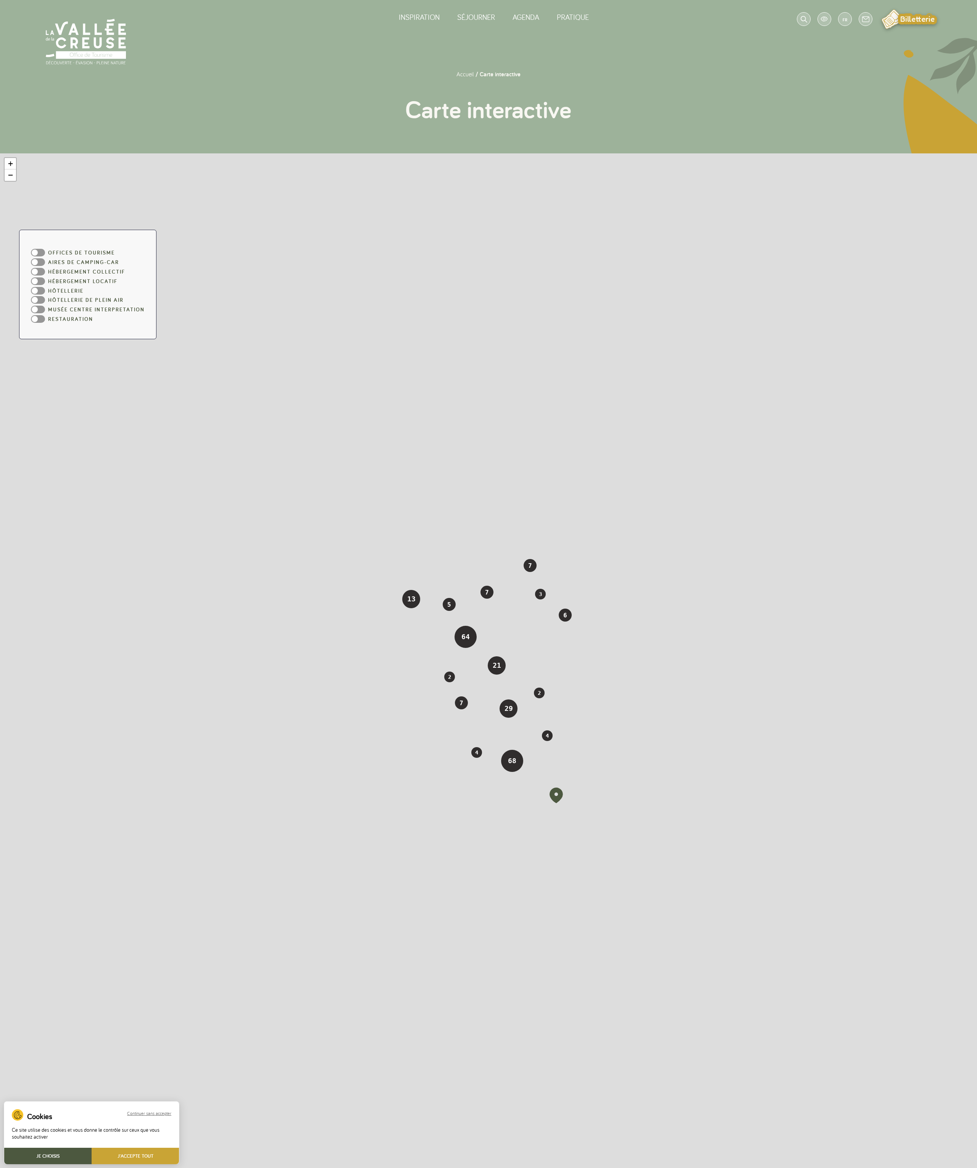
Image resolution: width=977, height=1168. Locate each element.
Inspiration (419, 17)
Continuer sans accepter (149, 1113)
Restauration (70, 319)
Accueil (465, 74)
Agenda (526, 17)
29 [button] (509, 708)
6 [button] (565, 615)
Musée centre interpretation (96, 309)
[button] (556, 795)
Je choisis (48, 1156)
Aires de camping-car (83, 262)
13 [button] (411, 599)
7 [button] (461, 703)
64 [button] (465, 637)
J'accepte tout (135, 1156)
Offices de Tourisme (81, 253)
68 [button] (512, 761)
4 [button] (476, 752)
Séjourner (476, 17)
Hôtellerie (66, 291)
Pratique (573, 17)
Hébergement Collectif (86, 272)
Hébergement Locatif (83, 281)
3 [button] (540, 594)
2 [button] (539, 693)
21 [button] (497, 665)
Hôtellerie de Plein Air (86, 300)
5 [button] (449, 604)
